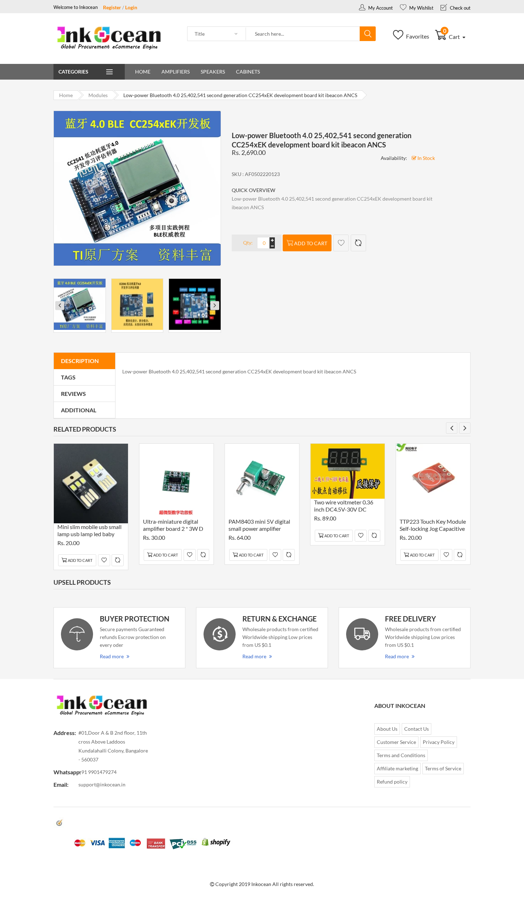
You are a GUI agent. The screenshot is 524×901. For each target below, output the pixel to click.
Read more (112, 656)
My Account (380, 8)
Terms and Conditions (401, 755)
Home (142, 72)
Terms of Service (443, 768)
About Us (387, 729)
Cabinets (248, 72)
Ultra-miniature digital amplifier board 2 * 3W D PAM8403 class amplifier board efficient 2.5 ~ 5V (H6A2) (173, 526)
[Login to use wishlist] (341, 243)
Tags (68, 377)
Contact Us (416, 729)
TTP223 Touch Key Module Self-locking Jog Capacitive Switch (433, 526)
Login (131, 7)
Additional (78, 410)
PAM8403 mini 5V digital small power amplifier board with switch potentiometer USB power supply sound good (260, 526)
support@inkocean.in (101, 784)
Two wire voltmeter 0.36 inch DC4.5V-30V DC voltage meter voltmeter (343, 507)
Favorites (417, 36)
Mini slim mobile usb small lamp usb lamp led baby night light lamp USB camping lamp (89, 531)
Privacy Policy (438, 742)
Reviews (73, 393)
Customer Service (396, 742)
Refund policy (392, 782)
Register (112, 7)
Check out (460, 8)
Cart (452, 36)
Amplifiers (175, 72)
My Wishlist (420, 8)
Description (80, 360)
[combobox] (303, 34)
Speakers (213, 72)
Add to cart (310, 243)
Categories (73, 72)
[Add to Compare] (358, 243)
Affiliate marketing (397, 768)
